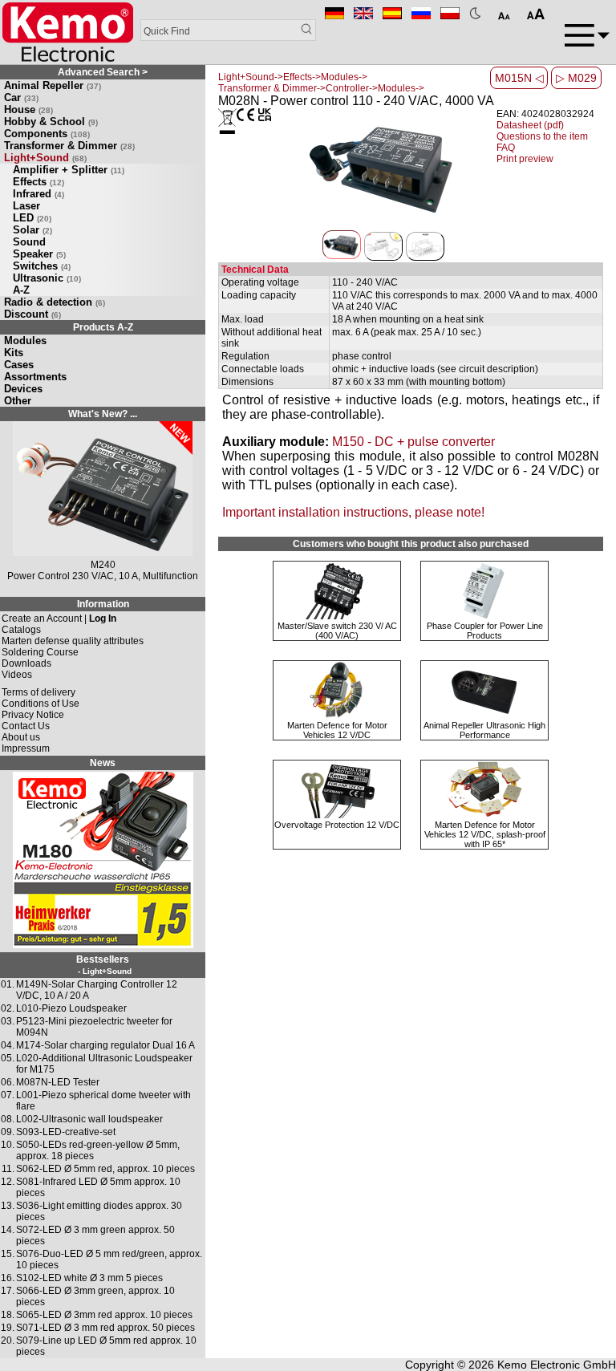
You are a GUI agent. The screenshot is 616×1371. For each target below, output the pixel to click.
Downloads (26, 663)
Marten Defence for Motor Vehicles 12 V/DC (337, 730)
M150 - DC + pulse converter (413, 441)
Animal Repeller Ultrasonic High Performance (484, 730)
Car (21, 97)
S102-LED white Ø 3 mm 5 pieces (89, 1278)
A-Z (21, 290)
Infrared (38, 194)
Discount (32, 314)
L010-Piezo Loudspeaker (71, 1008)
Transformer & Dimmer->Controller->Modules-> (321, 88)
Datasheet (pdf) (530, 125)
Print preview (524, 158)
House (28, 109)
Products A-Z (103, 327)
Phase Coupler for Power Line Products (485, 630)
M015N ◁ (519, 77)
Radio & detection (54, 302)
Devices (23, 389)
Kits (13, 353)
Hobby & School (51, 122)
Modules (25, 341)
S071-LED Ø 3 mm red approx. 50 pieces (105, 1327)
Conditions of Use (40, 703)
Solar (32, 230)
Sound (29, 242)
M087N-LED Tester (57, 1082)
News (103, 763)
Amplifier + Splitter (68, 170)
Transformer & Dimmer (69, 146)
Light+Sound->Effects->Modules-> (292, 77)
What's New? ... (102, 414)
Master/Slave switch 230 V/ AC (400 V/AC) (337, 630)
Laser (26, 206)
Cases (19, 365)
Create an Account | (59, 618)
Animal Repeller (52, 85)
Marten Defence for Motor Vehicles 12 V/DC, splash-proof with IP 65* (484, 834)
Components (47, 134)
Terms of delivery (38, 692)
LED (32, 218)
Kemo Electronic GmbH (556, 1364)
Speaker (39, 254)
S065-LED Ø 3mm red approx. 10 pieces (104, 1314)
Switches (42, 266)
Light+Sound (45, 158)
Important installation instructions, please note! (353, 512)
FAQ (505, 147)
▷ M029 (576, 77)
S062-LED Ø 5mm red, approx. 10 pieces (105, 1168)
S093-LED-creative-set (66, 1132)
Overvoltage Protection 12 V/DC (336, 824)
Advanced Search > (103, 72)
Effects (38, 182)
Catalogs (21, 629)
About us (21, 737)
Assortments (35, 377)
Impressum (26, 748)
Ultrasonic (47, 278)
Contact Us (26, 726)
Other (17, 401)
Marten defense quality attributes (73, 641)
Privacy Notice (33, 714)
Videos (17, 674)
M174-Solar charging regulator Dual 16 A (105, 1045)
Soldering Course (40, 652)
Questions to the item (542, 136)
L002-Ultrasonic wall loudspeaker (89, 1119)
